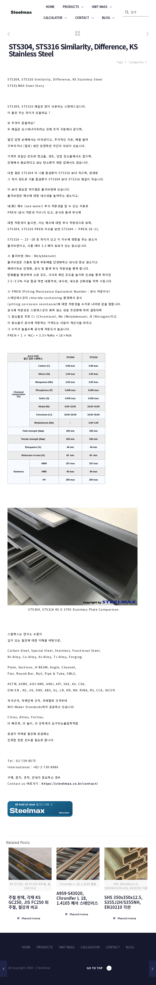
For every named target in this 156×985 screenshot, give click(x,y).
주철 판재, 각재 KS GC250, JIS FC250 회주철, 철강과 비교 (29, 902)
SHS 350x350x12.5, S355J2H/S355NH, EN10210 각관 (123, 902)
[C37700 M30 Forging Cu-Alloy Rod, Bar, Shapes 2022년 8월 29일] (152, 969)
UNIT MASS (67, 947)
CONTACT (113, 947)
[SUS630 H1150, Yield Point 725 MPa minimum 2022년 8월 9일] (3, 969)
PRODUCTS (45, 947)
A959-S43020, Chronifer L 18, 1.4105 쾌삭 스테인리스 (77, 898)
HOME (26, 947)
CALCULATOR (90, 947)
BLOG (130, 947)
